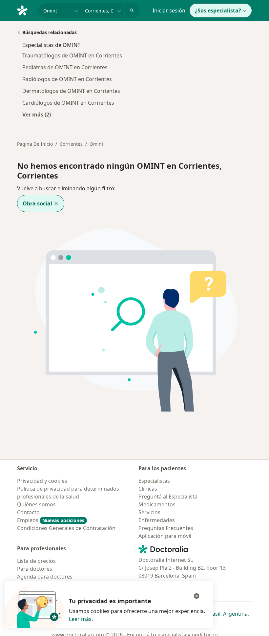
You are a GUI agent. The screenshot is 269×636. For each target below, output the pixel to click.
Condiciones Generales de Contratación (66, 528)
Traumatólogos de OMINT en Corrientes (72, 55)
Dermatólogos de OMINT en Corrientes (71, 91)
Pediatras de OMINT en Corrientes (65, 67)
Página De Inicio (35, 144)
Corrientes (71, 144)
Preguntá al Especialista (167, 496)
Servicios (149, 512)
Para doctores (34, 568)
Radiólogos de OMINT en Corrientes (67, 79)
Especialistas (154, 480)
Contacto (28, 512)
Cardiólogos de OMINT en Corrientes (68, 102)
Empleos (50, 520)
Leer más (80, 619)
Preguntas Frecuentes (165, 528)
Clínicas (147, 488)
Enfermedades (156, 520)
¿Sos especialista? (218, 10)
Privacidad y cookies (42, 480)
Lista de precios (36, 560)
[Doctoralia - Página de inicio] (25, 9)
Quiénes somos (36, 504)
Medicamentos (157, 504)
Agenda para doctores (44, 576)
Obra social (37, 203)
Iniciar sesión (169, 10)
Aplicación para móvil (164, 536)
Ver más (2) (36, 114)
